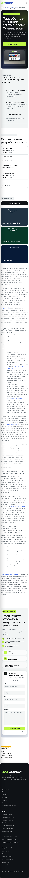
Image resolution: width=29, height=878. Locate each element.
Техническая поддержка (14, 398)
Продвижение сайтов (8, 817)
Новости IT (5, 800)
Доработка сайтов (7, 831)
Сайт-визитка (5, 851)
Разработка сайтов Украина (11, 7)
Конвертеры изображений (9, 805)
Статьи (4, 794)
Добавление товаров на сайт (10, 842)
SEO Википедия (6, 803)
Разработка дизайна (7, 820)
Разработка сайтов (7, 814)
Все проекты (14, 203)
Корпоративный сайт (7, 859)
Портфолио (5, 792)
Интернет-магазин (7, 856)
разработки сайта (12, 424)
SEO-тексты (5, 834)
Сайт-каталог (5, 854)
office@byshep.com (6, 757)
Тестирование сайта (7, 828)
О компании (5, 789)
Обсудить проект (14, 44)
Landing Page (5, 862)
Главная (2, 7)
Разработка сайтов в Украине (10, 574)
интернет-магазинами (18, 506)
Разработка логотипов (8, 823)
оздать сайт (6, 308)
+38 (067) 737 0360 (6, 755)
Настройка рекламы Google (9, 836)
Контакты (4, 797)
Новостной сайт (6, 865)
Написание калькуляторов (9, 839)
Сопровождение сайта (8, 825)
